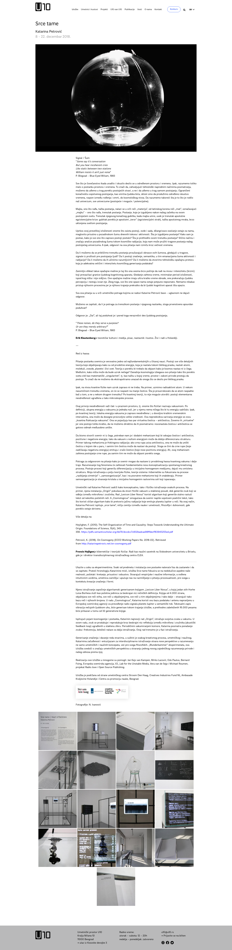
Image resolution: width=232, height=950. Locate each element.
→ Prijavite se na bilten (173, 935)
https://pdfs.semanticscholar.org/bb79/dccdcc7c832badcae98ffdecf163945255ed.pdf (127, 532)
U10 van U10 (116, 9)
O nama (148, 9)
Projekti (104, 9)
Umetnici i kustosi (89, 9)
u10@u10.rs (167, 932)
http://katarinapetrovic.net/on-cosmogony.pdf (106, 543)
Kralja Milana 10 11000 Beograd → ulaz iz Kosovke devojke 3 (92, 939)
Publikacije (130, 9)
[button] (184, 10)
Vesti (139, 9)
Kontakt (158, 9)
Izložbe (75, 9)
